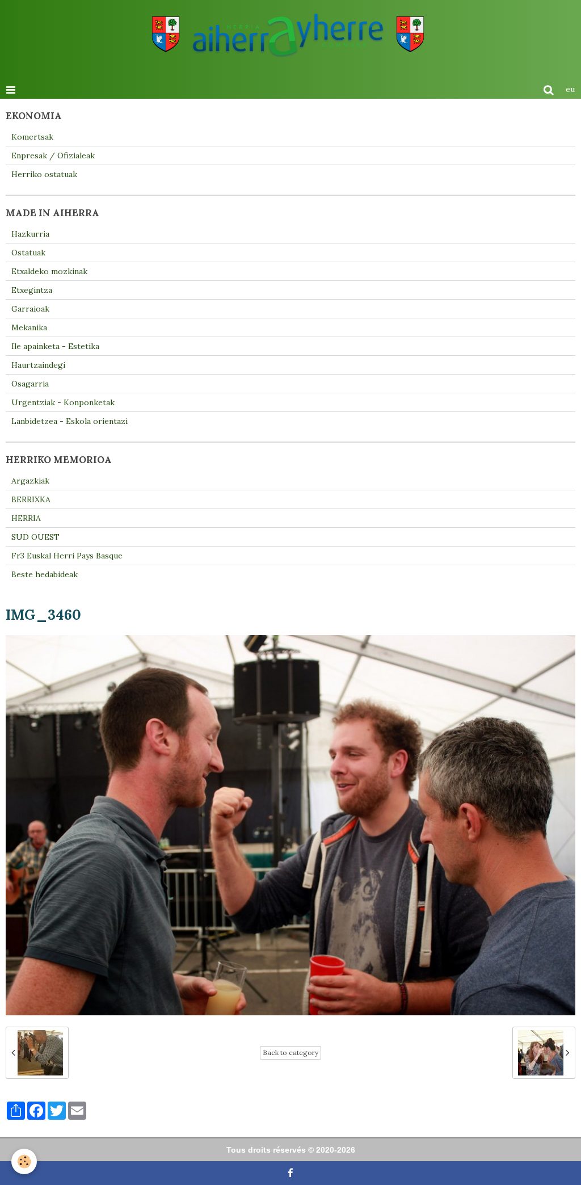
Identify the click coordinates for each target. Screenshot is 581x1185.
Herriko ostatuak (44, 174)
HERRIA (26, 518)
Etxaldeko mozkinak (49, 271)
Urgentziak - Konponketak (63, 402)
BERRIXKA (30, 499)
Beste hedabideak (44, 574)
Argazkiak (30, 481)
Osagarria (30, 384)
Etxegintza (31, 290)
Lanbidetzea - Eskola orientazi (69, 421)
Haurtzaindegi (38, 365)
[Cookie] (24, 1161)
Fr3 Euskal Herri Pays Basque (67, 556)
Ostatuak (28, 252)
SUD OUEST (35, 537)
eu (570, 89)
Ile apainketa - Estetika (55, 346)
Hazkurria (30, 234)
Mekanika (29, 327)
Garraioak (30, 309)
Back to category (290, 1052)
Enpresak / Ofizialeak (53, 155)
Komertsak (32, 137)
